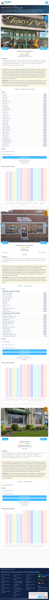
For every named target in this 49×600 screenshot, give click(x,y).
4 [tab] (25, 45)
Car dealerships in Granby (5, 582)
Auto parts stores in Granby (5, 578)
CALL (6, 48)
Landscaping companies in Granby (17, 588)
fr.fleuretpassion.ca (8, 154)
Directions (29, 56)
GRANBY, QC (9, 5)
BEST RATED (3, 5)
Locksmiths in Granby (16, 592)
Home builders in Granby (17, 578)
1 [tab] (22, 45)
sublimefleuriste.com (9, 494)
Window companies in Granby (30, 588)
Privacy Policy (42, 594)
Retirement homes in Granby (30, 582)
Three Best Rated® (23, 598)
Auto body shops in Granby (5, 575)
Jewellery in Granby (16, 585)
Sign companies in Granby (30, 585)
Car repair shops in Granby (5, 585)
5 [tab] (26, 45)
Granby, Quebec (34, 572)
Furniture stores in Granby (17, 575)
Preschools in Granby (29, 578)
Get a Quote (7, 341)
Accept (40, 596)
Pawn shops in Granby (17, 595)
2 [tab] (23, 45)
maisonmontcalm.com (9, 347)
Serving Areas (43, 252)
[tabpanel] (24, 32)
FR (17, 5)
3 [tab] (24, 45)
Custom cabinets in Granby (5, 588)
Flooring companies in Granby (5, 592)
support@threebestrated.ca (43, 587)
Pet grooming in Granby (30, 575)
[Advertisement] (24, 559)
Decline (44, 596)
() (28, 52)
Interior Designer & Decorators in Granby (18, 582)
